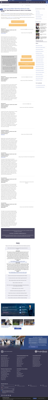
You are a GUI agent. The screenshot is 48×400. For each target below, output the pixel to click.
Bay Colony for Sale (19, 366)
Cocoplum (11, 68)
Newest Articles (19, 370)
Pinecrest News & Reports (39, 78)
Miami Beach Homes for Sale (36, 361)
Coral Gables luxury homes (11, 17)
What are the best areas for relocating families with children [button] (17, 275)
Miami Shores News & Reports (40, 68)
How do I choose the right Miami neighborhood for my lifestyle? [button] (18, 295)
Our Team (18, 371)
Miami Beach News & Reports (40, 66)
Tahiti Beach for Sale (19, 360)
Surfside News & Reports (39, 74)
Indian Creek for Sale (3, 377)
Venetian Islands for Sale (4, 375)
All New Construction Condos (20, 375)
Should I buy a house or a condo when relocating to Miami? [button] (17, 293)
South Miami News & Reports (40, 70)
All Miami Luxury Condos (20, 376)
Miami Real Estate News (39, 45)
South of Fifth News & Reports (40, 72)
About (43, 2)
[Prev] (2, 323)
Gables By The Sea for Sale (20, 363)
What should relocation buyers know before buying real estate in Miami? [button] (18, 248)
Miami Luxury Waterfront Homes (5, 373)
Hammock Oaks (13, 69)
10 (30, 178)
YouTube (6, 395)
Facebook (2, 395)
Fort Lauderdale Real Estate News (40, 85)
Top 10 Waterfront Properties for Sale (5, 370)
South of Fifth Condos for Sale (4, 362)
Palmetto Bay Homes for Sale (36, 363)
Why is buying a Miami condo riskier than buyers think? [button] (17, 280)
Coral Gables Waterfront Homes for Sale (17, 21)
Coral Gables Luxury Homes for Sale (26, 59)
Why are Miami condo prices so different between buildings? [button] (17, 297)
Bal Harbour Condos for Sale (4, 366)
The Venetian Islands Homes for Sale (37, 364)
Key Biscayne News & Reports (40, 64)
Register (46, 0)
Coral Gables (3, 13)
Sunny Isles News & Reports (39, 76)
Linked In (10, 395)
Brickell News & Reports (39, 53)
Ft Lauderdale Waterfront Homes (5, 374)
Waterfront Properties (39, 18)
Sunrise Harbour (3, 33)
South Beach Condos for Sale (4, 364)
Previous (17, 76)
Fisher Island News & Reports (40, 62)
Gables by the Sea (7, 69)
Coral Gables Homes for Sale (26, 56)
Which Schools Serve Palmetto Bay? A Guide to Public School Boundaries (18, 326)
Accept (35, 398)
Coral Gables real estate (6, 14)
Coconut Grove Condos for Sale (5, 360)
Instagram (8, 395)
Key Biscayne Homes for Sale (36, 362)
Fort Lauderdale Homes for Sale (36, 365)
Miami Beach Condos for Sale (4, 365)
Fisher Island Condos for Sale (4, 363)
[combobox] (30, 342)
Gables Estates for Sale (19, 361)
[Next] (34, 323)
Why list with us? (19, 372)
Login (44, 0)
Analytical (23, 306)
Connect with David (5, 312)
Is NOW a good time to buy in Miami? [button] (18, 288)
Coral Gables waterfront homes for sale (25, 15)
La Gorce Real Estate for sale (4, 376)
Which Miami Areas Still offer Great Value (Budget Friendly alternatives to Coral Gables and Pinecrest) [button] (18, 285)
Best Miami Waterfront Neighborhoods (5, 371)
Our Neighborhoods (19, 374)
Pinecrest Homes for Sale (36, 360)
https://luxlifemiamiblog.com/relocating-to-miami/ (18, 261)
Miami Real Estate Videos (20, 373)
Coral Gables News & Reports (40, 55)
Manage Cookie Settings (41, 398)
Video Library (1, 9)
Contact (41, 2)
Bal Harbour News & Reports (40, 51)
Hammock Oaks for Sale (20, 364)
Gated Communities (38, 16)
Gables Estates (3, 157)
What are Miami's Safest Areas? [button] (18, 282)
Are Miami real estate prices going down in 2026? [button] (17, 290)
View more (17, 328)
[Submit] (13, 389)
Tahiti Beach (3, 134)
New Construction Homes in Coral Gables (26, 67)
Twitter (4, 395)
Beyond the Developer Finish (29, 325)
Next (35, 76)
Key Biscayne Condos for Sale (4, 361)
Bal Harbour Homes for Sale (36, 366)
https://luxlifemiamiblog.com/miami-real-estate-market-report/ (18, 272)
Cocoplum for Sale (3, 379)
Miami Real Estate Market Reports (40, 47)
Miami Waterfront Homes (4, 372)
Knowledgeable (24, 309)
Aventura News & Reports (39, 49)
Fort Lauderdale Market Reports (40, 87)
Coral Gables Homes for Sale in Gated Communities (26, 64)
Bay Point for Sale (19, 365)
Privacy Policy (42, 345)
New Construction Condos (33, 2)
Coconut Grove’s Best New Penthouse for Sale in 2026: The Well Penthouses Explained (6, 326)
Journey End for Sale (19, 362)
